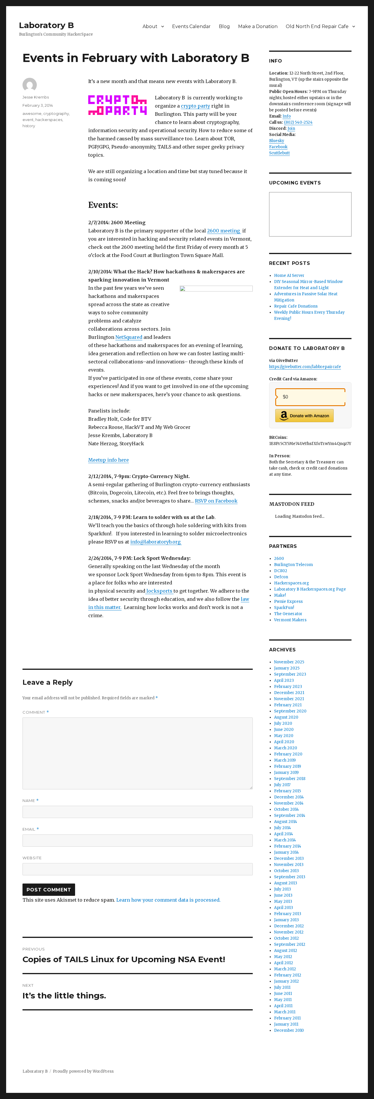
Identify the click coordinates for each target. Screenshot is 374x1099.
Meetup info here (108, 460)
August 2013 (285, 883)
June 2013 (283, 895)
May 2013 (283, 901)
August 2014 (285, 821)
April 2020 (284, 741)
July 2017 (282, 784)
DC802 (280, 570)
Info (287, 116)
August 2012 (285, 950)
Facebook (278, 146)
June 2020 (284, 729)
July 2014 (282, 827)
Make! (280, 595)
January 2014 (286, 852)
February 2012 (287, 975)
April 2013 (283, 907)
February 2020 (288, 754)
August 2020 (286, 717)
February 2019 (287, 766)
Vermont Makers (290, 619)
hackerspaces (48, 119)
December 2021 (289, 692)
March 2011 (284, 1012)
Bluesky (276, 140)
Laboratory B (46, 25)
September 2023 (290, 674)
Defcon (281, 576)
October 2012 (286, 938)
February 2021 (288, 705)
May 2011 (283, 999)
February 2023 (288, 686)
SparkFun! (284, 607)
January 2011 (286, 1024)
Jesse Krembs (35, 97)
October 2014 (286, 809)
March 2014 (285, 840)
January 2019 (286, 772)
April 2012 (283, 962)
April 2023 (284, 680)
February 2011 (287, 1018)
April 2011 (283, 1005)
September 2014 (289, 815)
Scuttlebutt (279, 153)
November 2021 (289, 698)
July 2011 (282, 987)
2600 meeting (224, 231)
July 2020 (283, 723)
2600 (279, 558)
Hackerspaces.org (291, 583)
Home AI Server (289, 275)
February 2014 (287, 846)
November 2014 (289, 803)
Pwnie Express (288, 601)
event (28, 119)
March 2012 (285, 969)
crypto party (195, 106)
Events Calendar (191, 26)
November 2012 (289, 932)
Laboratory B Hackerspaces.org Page (310, 589)
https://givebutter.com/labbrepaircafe (305, 366)
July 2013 (282, 889)
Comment (35, 712)
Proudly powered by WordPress (83, 1071)
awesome (31, 113)
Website (32, 857)
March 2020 (285, 748)
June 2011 (283, 993)
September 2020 (290, 711)
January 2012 (286, 981)
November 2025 (289, 662)
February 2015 (287, 791)
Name (30, 800)
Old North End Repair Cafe (317, 26)
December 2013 (289, 858)
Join (291, 128)
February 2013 (287, 913)
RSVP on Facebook (216, 501)
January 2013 (286, 919)
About (150, 26)
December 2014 (289, 797)
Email (30, 829)
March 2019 (285, 760)
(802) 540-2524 (298, 122)
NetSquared (128, 337)
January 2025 (286, 668)
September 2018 (289, 778)
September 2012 (289, 944)
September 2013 (289, 876)
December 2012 (289, 926)
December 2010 (289, 1030)
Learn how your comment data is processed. (168, 900)
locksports (159, 591)
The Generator (288, 613)
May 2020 (283, 735)
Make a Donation (258, 26)
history (28, 125)
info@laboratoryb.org (155, 542)
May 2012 (283, 956)
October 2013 (286, 870)
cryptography (56, 113)
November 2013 (289, 864)
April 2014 (283, 833)
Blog (224, 26)
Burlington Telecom (293, 564)
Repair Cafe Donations (296, 306)
